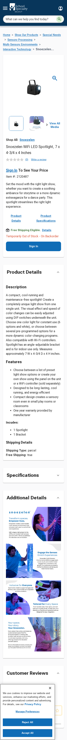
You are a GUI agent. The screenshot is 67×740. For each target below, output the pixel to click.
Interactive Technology (17, 49)
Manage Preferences (27, 711)
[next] (47, 125)
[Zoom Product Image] (55, 78)
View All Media (55, 125)
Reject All (27, 722)
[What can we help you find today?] (59, 19)
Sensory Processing (19, 39)
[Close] (50, 688)
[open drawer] (5, 8)
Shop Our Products (26, 35)
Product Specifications (46, 218)
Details (46, 230)
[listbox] (26, 129)
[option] (16, 129)
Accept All (28, 733)
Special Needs (52, 35)
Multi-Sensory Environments (20, 44)
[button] (60, 8)
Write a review (38, 159)
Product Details (16, 218)
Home (6, 35)
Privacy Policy (33, 704)
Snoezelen (27, 140)
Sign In (11, 170)
